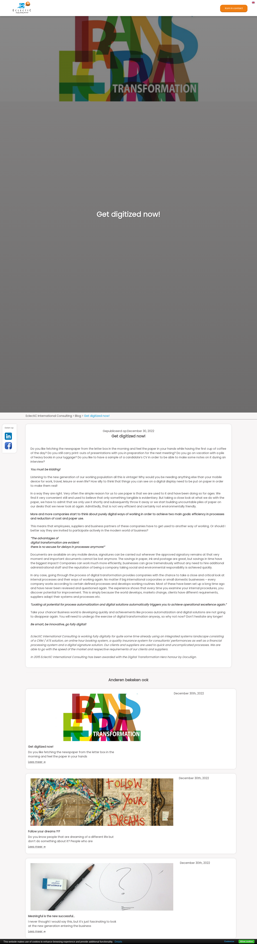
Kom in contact (234, 8)
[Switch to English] (253, 2)
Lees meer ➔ (37, 762)
